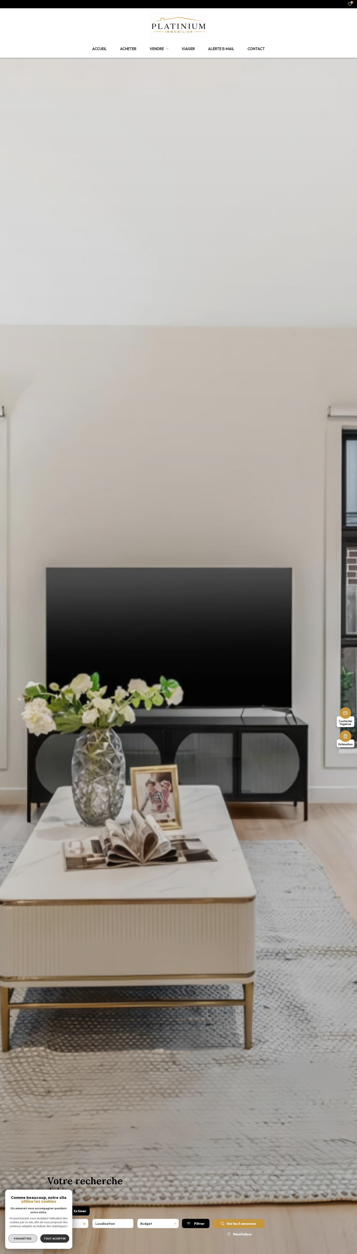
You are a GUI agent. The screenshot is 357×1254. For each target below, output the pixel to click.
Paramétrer (23, 1238)
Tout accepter (55, 1238)
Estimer (80, 1211)
